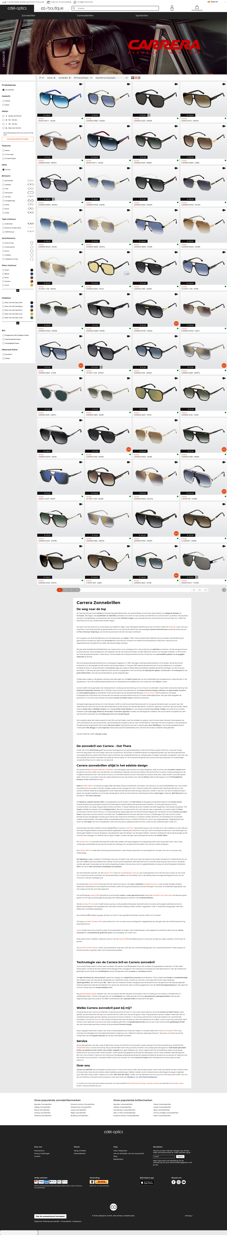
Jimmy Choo (149, 693)
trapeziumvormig (11, 259)
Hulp (116, 1147)
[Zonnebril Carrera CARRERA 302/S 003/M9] (156, 98)
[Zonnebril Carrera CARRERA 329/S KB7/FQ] (108, 518)
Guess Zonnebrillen (78, 1110)
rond (7, 251)
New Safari (88, 786)
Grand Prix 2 (129, 828)
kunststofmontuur (150, 884)
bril (131, 1012)
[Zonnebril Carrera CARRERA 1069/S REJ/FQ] (108, 224)
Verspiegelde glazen (12, 343)
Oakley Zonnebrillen (42, 1107)
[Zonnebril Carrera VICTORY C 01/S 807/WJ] (108, 350)
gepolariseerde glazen (88, 994)
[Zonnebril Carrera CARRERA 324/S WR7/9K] (60, 518)
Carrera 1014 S (84, 842)
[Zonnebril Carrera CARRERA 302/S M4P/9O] (156, 182)
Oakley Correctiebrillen (122, 1107)
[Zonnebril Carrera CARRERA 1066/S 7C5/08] (156, 224)
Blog (115, 1156)
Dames (7, 101)
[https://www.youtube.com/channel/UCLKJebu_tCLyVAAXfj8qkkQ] (184, 1182)
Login (172, 10)
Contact (37, 1156)
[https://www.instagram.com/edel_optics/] (179, 1182)
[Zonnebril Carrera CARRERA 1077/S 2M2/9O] (156, 308)
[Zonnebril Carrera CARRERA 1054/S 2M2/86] (203, 224)
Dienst (77, 1147)
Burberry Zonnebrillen (79, 1116)
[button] (17, 8)
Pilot (6, 189)
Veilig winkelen (80, 1151)
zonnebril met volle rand (162, 895)
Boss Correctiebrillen (162, 1110)
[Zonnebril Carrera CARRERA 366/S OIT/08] (60, 350)
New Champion (108, 769)
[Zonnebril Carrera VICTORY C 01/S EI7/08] (203, 266)
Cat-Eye (8, 197)
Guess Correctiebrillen (162, 1107)
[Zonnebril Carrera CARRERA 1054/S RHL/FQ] (156, 476)
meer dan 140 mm (13, 128)
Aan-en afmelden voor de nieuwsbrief (129, 1153)
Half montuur (9, 232)
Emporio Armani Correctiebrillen (126, 1116)
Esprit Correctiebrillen (162, 1116)
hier (156, 1165)
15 (205, 590)
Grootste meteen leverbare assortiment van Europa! (25, 2)
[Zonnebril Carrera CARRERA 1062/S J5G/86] (156, 434)
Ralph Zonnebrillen (78, 1113)
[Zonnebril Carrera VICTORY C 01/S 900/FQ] (60, 266)
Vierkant (8, 185)
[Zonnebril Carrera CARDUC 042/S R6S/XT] (60, 476)
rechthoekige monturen (130, 873)
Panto (7, 205)
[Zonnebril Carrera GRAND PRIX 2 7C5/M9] (203, 560)
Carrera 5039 (123, 939)
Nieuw (7, 150)
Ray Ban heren (178, 1083)
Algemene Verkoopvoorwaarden (47, 1221)
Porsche (172, 627)
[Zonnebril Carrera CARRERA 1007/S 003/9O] (60, 434)
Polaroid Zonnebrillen (42, 1116)
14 (200, 590)
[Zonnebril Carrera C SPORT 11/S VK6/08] (203, 476)
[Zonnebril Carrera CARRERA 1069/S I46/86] (203, 140)
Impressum (76, 1221)
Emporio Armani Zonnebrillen (82, 1104)
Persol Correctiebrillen (162, 1104)
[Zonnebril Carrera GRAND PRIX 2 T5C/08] (60, 98)
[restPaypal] (53, 1182)
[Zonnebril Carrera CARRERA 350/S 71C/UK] (108, 266)
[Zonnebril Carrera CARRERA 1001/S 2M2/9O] (156, 518)
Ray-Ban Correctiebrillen (123, 1104)
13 (193, 590)
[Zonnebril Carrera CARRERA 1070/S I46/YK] (203, 308)
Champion (95, 769)
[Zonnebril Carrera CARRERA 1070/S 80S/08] (108, 182)
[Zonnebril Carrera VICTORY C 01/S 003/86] (108, 476)
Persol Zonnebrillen (42, 1110)
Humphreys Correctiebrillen (124, 1110)
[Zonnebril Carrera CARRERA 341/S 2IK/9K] (203, 392)
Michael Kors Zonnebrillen (81, 1107)
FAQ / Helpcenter (120, 1151)
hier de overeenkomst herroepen (50, 1216)
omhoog (188, 1216)
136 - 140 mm (12, 124)
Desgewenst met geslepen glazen (17, 335)
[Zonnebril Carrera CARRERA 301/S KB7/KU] (60, 392)
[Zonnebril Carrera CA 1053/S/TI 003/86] (203, 518)
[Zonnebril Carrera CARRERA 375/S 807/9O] (108, 434)
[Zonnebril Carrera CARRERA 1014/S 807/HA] (60, 560)
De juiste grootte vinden (17, 139)
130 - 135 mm (12, 120)
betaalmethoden (83, 1048)
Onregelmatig (10, 201)
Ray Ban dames (153, 1083)
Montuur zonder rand (13, 228)
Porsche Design (139, 1083)
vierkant (8, 255)
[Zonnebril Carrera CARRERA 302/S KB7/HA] (60, 140)
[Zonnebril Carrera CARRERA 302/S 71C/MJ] (156, 392)
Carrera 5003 (93, 884)
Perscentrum (39, 1151)
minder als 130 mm (14, 116)
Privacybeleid (66, 1221)
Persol (129, 1083)
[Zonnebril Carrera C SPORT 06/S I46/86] (108, 560)
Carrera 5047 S (85, 850)
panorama (9, 193)
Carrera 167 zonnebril (90, 904)
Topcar (79, 930)
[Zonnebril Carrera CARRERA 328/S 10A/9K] (108, 392)
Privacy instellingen (42, 1153)
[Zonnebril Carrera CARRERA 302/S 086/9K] (156, 140)
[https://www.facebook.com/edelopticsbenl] (174, 1182)
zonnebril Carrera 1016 (92, 921)
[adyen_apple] (59, 1182)
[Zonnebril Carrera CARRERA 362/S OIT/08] (156, 560)
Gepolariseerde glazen (13, 339)
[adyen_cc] (36, 1182)
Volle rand (9, 224)
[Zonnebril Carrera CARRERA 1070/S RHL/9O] (203, 182)
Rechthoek (9, 181)
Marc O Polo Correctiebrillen (124, 1113)
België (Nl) (214, 2)
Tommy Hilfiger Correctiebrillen (166, 1113)
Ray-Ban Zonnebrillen (43, 1104)
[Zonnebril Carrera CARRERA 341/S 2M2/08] (156, 350)
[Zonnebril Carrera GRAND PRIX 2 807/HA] (203, 98)
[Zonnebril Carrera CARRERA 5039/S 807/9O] (108, 308)
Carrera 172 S (108, 873)
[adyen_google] (65, 1182)
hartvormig (9, 243)
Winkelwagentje (197, 10)
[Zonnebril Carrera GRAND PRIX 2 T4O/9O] (108, 140)
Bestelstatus (118, 1159)
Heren (7, 105)
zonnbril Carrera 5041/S (88, 948)
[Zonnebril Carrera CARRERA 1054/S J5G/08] (60, 224)
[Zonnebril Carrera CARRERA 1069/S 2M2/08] (108, 98)
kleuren (98, 1019)
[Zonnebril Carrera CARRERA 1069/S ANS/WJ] (60, 182)
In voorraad (9, 154)
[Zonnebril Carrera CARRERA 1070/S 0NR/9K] (60, 308)
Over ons (38, 1147)
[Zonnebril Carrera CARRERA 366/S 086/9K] (203, 434)
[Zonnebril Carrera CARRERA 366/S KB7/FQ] (203, 350)
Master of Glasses (166, 1031)
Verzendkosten (80, 1153)
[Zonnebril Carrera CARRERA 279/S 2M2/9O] (156, 266)
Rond (7, 209)
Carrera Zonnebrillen (42, 1113)
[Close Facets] (17, 77)
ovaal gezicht (10, 247)
